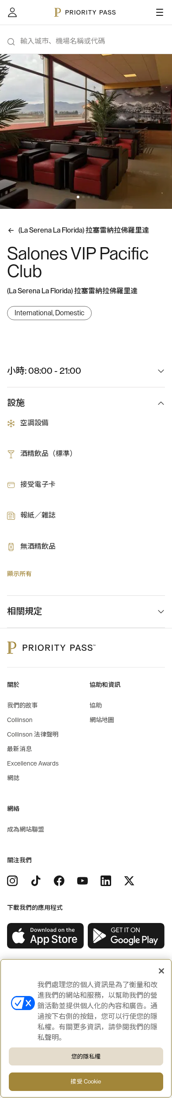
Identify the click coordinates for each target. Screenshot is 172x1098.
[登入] (12, 12)
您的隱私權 (86, 1056)
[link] (45, 936)
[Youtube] (82, 880)
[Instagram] (12, 880)
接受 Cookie (86, 1081)
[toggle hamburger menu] (159, 12)
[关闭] (161, 971)
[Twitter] (129, 880)
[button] (78, 197)
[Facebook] (59, 880)
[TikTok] (35, 880)
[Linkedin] (106, 880)
